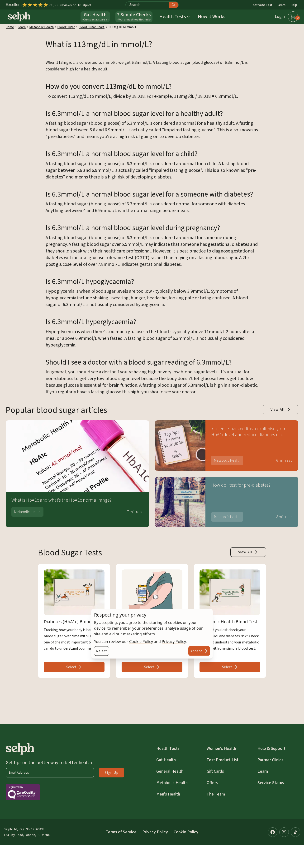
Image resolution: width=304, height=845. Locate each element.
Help (294, 5)
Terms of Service (121, 832)
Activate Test (262, 5)
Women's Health (221, 748)
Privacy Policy (174, 641)
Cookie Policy (141, 641)
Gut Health (166, 760)
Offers (212, 783)
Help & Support (271, 748)
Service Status (270, 783)
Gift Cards (215, 771)
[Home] (19, 16)
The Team (216, 794)
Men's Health (168, 794)
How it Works (211, 16)
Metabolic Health (172, 783)
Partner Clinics (270, 760)
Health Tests (168, 748)
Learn (281, 5)
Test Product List (222, 760)
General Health (169, 771)
